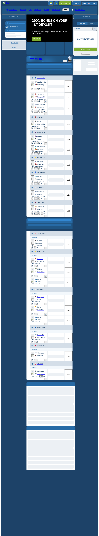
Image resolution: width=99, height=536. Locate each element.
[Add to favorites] (32, 85)
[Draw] (37, 412)
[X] (53, 135)
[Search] (70, 66)
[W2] (60, 116)
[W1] (46, 116)
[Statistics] (33, 91)
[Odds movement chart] (35, 91)
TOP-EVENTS (36, 59)
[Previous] (24, 29)
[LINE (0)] (28, 422)
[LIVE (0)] (28, 66)
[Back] (64, 61)
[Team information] (32, 93)
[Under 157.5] (60, 204)
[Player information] (32, 414)
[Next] (66, 61)
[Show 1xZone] (32, 89)
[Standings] (37, 91)
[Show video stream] (32, 155)
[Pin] (32, 82)
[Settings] (84, 3)
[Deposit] (56, 3)
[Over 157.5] (47, 204)
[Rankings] (40, 91)
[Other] (51, 66)
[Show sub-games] (40, 95)
